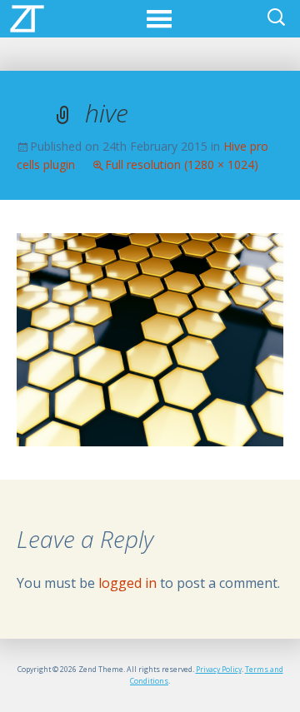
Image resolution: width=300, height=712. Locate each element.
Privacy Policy (219, 670)
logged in (127, 583)
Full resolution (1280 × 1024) (181, 164)
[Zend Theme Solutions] (27, 17)
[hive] (150, 338)
